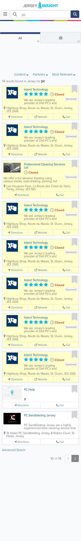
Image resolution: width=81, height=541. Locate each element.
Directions (17, 116)
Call (68, 116)
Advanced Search (13, 449)
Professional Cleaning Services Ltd (44, 166)
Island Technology (36, 89)
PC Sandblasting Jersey (40, 415)
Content (20, 75)
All (28, 39)
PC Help (29, 389)
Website (42, 116)
